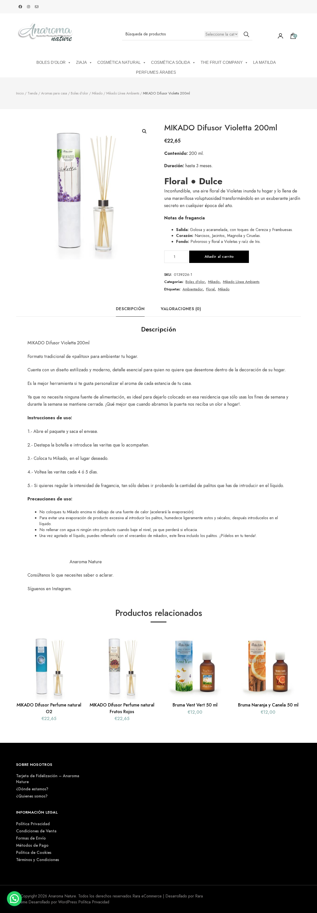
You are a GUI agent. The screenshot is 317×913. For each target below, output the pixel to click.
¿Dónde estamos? (32, 789)
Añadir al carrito (219, 256)
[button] (144, 131)
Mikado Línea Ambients (241, 281)
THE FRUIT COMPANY (222, 62)
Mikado (214, 281)
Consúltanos (39, 575)
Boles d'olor (195, 281)
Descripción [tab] (130, 309)
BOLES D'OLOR (51, 62)
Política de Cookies (33, 852)
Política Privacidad (33, 824)
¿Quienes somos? (32, 796)
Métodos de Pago (32, 845)
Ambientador (193, 289)
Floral (210, 289)
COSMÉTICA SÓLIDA (170, 62)
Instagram (61, 588)
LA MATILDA (264, 62)
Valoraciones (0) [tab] (181, 309)
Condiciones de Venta (36, 831)
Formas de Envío (31, 838)
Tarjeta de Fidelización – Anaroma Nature (47, 779)
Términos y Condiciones (37, 860)
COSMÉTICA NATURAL (119, 62)
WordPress (67, 902)
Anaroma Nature (86, 562)
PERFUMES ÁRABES (156, 72)
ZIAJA (81, 62)
